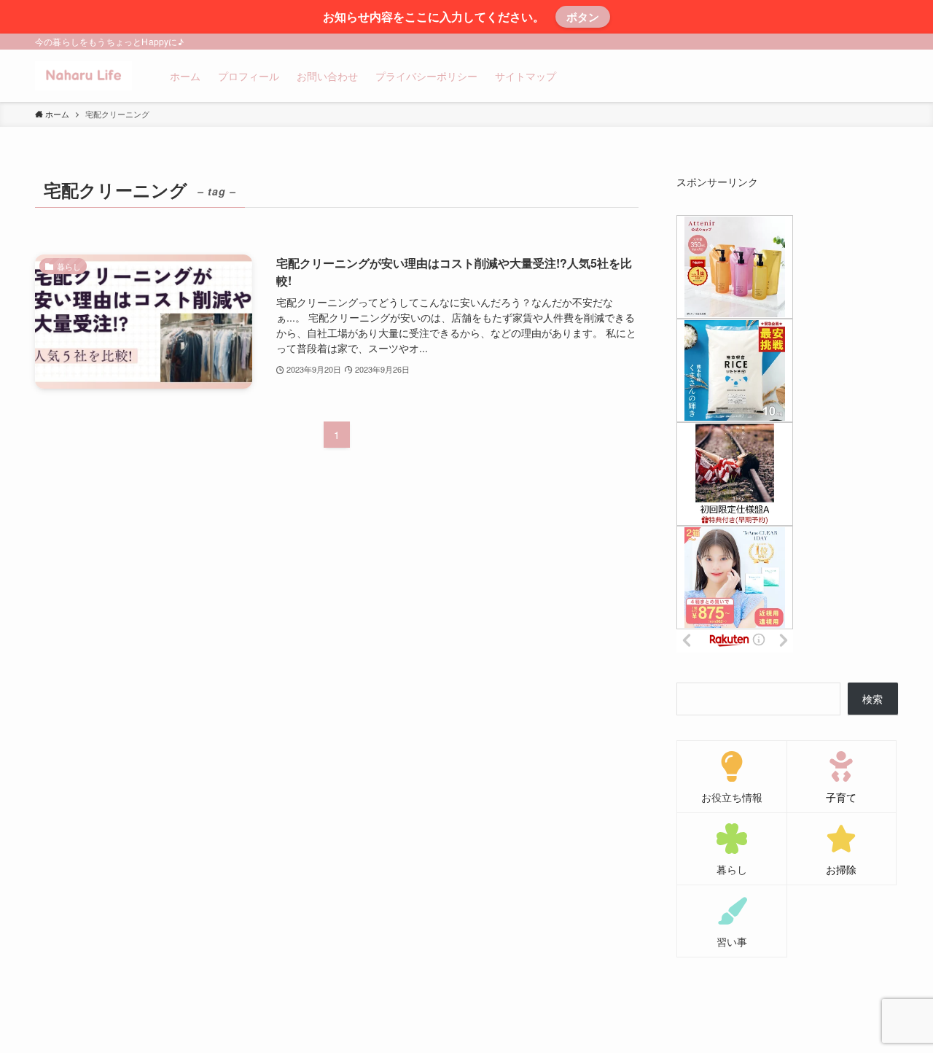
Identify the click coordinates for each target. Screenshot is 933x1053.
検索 (872, 698)
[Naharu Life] (83, 75)
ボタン (582, 17)
